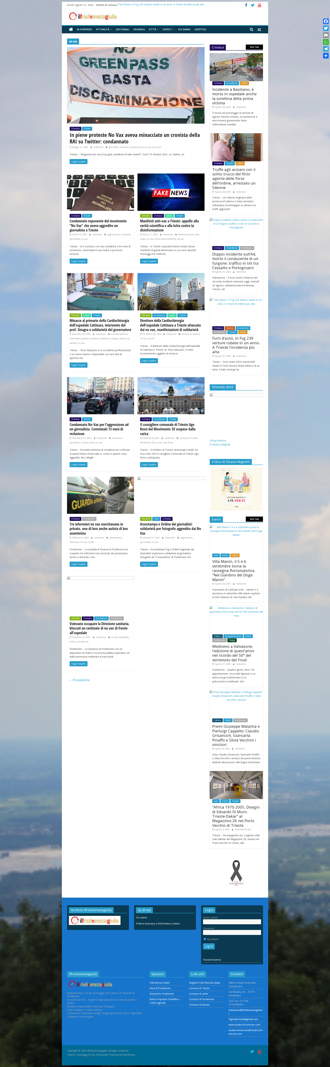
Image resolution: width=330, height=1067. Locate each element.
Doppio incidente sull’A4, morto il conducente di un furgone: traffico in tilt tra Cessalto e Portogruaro (235, 260)
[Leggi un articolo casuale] (259, 29)
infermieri (74, 542)
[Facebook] (325, 21)
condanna (125, 234)
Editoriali (122, 29)
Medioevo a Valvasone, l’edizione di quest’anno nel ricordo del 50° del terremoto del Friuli (233, 653)
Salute (169, 215)
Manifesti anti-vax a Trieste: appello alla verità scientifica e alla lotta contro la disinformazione (169, 225)
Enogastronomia (233, 636)
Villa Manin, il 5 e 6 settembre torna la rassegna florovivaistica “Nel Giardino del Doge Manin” (233, 570)
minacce (124, 147)
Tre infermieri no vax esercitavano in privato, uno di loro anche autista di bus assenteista (99, 528)
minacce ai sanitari (191, 334)
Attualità (102, 29)
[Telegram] (325, 48)
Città (152, 29)
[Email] (325, 35)
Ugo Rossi (168, 442)
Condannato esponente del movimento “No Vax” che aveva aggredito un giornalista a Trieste (98, 225)
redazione (99, 147)
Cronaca (139, 29)
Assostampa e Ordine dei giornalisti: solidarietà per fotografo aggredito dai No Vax (170, 528)
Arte (216, 555)
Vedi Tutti (254, 47)
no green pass (136, 147)
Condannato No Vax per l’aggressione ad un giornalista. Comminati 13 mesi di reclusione (99, 429)
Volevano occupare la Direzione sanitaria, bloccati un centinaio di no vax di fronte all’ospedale (99, 628)
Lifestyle (200, 29)
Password (208, 928)
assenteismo (115, 537)
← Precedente (79, 680)
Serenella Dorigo (243, 829)
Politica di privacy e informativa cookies (158, 923)
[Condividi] (325, 55)
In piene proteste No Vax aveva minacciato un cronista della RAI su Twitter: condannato (135, 138)
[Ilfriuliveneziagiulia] (71, 29)
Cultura (217, 636)
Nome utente (210, 917)
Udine (244, 83)
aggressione (113, 234)
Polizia (73, 641)
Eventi (167, 29)
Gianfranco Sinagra (109, 338)
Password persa (212, 959)
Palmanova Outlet (160, 982)
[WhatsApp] (325, 42)
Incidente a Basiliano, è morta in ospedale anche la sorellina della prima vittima (234, 96)
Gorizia (229, 328)
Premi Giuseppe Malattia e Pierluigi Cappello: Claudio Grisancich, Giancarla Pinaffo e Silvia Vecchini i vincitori (236, 735)
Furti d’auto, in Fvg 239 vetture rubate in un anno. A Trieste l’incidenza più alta (161, 5)
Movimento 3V (147, 442)
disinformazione (186, 234)
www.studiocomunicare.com (244, 1024)
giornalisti (113, 147)
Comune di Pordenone (201, 999)
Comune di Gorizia (199, 1004)
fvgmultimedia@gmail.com (243, 1019)
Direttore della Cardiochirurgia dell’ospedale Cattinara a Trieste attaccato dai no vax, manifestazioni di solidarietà (170, 325)
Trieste (87, 128)
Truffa (91, 542)
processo (156, 147)
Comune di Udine (198, 993)
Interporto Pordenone (162, 993)
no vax (147, 147)
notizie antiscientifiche (165, 238)
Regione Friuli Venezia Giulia (204, 982)
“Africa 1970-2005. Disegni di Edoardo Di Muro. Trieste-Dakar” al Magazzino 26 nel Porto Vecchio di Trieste (236, 816)
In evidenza (84, 29)
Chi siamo (184, 29)
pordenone (83, 641)
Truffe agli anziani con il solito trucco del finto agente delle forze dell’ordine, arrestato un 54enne (234, 178)
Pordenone (89, 518)
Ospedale (123, 637)
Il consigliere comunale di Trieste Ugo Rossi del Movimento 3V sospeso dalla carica (167, 429)
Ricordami (212, 939)
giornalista (75, 238)
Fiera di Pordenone (160, 988)
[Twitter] (325, 28)
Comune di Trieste (188, 438)
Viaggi (232, 640)
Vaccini (180, 238)
